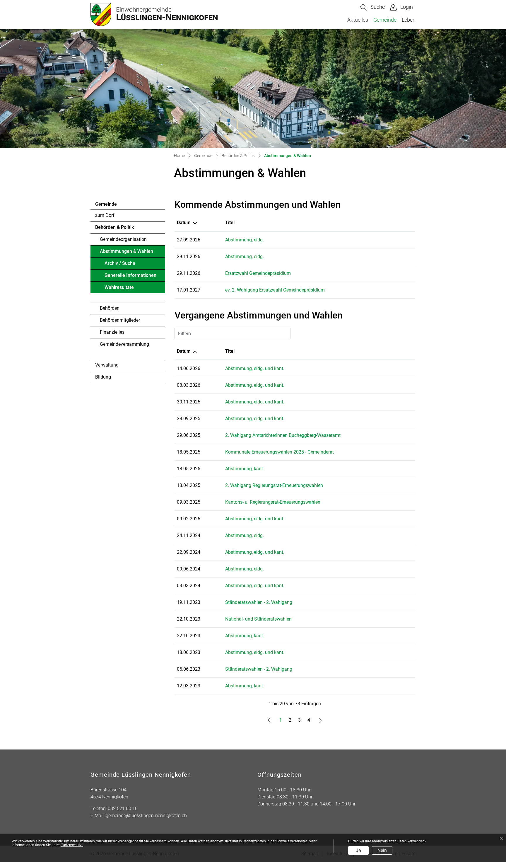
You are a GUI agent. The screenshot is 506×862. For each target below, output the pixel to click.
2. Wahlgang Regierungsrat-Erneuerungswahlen (274, 485)
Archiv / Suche (120, 263)
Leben (409, 20)
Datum (184, 222)
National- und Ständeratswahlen (258, 619)
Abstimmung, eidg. (244, 240)
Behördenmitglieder (120, 320)
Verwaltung (107, 365)
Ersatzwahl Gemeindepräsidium (258, 273)
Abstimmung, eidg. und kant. (254, 368)
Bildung (103, 377)
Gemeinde (384, 20)
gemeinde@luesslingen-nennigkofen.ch (146, 815)
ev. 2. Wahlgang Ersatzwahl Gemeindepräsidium (275, 290)
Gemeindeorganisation (123, 239)
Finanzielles (112, 332)
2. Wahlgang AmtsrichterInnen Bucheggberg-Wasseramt (283, 435)
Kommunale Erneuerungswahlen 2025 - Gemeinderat (279, 452)
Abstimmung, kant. (244, 468)
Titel (230, 222)
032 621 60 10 (123, 808)
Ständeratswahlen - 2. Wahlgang (258, 602)
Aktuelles (357, 20)
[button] (372, 7)
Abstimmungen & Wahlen (126, 252)
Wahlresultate (119, 287)
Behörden (109, 308)
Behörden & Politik (114, 227)
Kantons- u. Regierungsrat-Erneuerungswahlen (272, 502)
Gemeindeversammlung (124, 344)
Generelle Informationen (130, 275)
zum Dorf (104, 215)
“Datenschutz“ (72, 845)
